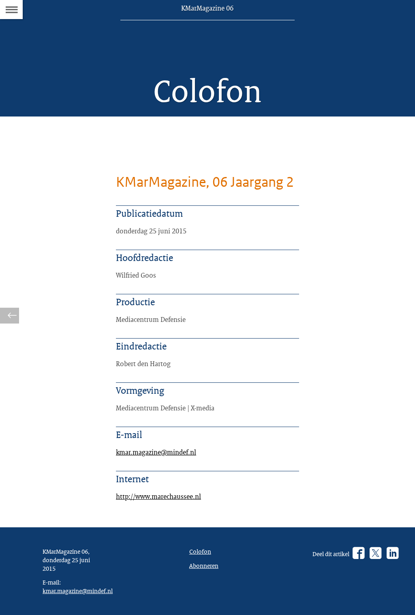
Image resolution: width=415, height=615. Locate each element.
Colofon (200, 551)
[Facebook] (358, 554)
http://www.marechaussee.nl (158, 496)
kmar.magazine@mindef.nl (156, 452)
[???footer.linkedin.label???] (392, 554)
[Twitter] (375, 554)
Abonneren (203, 565)
